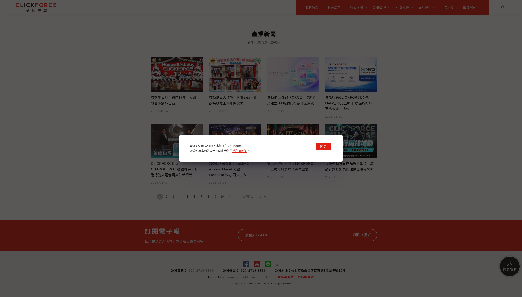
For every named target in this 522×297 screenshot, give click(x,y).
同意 (323, 146)
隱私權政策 (239, 150)
